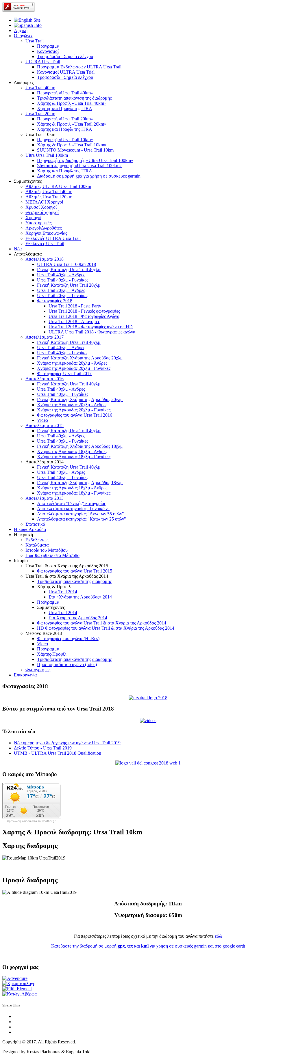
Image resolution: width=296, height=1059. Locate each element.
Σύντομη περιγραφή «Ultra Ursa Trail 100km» (79, 165)
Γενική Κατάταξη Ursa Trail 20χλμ (69, 285)
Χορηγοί (33, 217)
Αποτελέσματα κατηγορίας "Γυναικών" (73, 508)
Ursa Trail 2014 (63, 612)
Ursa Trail (34, 40)
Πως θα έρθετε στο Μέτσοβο (52, 555)
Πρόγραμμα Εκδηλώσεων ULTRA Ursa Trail (79, 66)
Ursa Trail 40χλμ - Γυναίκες (62, 279)
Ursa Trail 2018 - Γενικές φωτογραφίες (84, 311)
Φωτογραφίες (37, 669)
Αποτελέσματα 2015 (44, 425)
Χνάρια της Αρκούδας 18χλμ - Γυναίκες (73, 456)
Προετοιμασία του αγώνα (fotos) (67, 664)
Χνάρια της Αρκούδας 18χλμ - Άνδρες (72, 451)
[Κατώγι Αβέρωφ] (19, 993)
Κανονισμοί (48, 51)
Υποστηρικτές (38, 222)
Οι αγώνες (23, 35)
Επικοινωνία (25, 674)
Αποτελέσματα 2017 (44, 337)
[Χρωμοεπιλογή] (18, 983)
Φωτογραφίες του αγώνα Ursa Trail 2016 (74, 415)
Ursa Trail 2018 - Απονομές (74, 321)
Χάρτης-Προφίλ (51, 654)
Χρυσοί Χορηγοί (41, 207)
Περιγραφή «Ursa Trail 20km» (65, 118)
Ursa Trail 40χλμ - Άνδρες (61, 274)
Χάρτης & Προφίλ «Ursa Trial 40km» (71, 103)
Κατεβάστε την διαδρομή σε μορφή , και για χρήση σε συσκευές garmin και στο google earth (148, 946)
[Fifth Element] (17, 988)
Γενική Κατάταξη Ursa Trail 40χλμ (69, 269)
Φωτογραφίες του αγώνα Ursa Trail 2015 (74, 570)
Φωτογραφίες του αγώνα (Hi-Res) (68, 638)
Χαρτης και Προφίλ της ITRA (64, 108)
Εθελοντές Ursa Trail (44, 243)
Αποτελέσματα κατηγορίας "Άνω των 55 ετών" (80, 513)
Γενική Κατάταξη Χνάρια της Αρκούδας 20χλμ (80, 357)
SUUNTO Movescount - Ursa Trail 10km (75, 150)
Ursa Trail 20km (40, 113)
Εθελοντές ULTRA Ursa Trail (53, 238)
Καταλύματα (37, 544)
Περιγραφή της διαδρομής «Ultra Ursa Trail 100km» (85, 160)
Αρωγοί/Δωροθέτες (43, 227)
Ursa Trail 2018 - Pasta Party (75, 305)
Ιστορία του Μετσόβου (46, 550)
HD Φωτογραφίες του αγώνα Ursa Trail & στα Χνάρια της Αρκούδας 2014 (105, 628)
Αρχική (20, 30)
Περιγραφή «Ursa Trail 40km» (65, 92)
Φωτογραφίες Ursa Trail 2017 (64, 373)
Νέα (18, 248)
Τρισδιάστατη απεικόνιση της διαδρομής (74, 98)
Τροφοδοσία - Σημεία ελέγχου (65, 56)
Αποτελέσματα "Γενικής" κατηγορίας (71, 503)
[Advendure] (14, 978)
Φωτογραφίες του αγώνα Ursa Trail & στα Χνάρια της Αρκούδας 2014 (101, 622)
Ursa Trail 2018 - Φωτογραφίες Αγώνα (84, 316)
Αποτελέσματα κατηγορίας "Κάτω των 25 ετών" (81, 519)
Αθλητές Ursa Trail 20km (48, 196)
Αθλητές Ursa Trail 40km (48, 191)
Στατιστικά (35, 524)
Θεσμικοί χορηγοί (42, 212)
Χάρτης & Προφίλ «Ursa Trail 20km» (71, 124)
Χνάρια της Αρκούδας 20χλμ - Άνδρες (72, 363)
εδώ (218, 936)
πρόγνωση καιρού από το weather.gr (31, 821)
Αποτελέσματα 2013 (44, 498)
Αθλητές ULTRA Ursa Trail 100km (58, 186)
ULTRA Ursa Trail (42, 61)
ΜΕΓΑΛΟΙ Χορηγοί (44, 202)
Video (42, 420)
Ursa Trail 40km (40, 87)
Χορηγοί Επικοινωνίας (46, 233)
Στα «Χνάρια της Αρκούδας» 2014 (80, 596)
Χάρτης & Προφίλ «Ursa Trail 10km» (71, 144)
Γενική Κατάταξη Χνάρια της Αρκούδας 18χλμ (80, 446)
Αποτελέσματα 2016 (44, 378)
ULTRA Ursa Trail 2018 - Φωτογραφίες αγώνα (92, 331)
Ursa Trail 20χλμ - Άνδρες (61, 290)
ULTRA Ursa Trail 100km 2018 (66, 264)
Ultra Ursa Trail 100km (46, 155)
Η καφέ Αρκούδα (30, 529)
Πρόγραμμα (48, 46)
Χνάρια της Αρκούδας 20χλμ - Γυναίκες (73, 368)
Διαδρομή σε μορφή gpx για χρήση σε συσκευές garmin (88, 176)
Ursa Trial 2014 (63, 591)
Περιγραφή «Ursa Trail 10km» (65, 139)
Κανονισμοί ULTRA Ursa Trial (66, 72)
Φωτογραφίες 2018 (54, 300)
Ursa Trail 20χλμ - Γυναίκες (62, 295)
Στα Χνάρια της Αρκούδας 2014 (78, 617)
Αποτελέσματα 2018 (44, 259)
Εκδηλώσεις (36, 539)
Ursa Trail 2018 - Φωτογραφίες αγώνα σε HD (91, 326)
